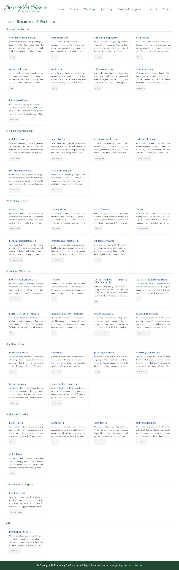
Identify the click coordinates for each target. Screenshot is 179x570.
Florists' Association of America (24, 313)
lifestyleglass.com (144, 69)
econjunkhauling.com (61, 170)
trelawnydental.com (18, 352)
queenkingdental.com (104, 352)
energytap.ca (57, 352)
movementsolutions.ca (20, 531)
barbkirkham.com (17, 384)
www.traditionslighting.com (22, 37)
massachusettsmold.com (105, 139)
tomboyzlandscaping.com (106, 37)
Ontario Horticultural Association (152, 279)
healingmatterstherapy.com (64, 384)
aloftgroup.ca (142, 37)
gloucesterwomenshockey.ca (23, 279)
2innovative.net (58, 209)
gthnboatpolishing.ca (146, 422)
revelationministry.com (147, 313)
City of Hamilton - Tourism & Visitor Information (111, 281)
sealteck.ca (56, 69)
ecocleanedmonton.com (20, 170)
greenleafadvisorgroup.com (64, 240)
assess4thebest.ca (102, 209)
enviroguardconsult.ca (147, 139)
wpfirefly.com (15, 454)
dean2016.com (16, 209)
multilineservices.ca (18, 139)
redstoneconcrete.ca (103, 69)
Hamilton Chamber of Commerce (67, 313)
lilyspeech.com (16, 422)
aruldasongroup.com (104, 240)
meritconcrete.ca (59, 37)
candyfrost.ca (100, 422)
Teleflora (55, 279)
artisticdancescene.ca (104, 313)
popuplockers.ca (17, 492)
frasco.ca (140, 209)
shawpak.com (57, 422)
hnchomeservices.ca (18, 100)
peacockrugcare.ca (60, 139)
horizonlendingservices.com (22, 240)
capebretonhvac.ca (18, 69)
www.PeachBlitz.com (132, 565)
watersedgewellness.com (148, 352)
